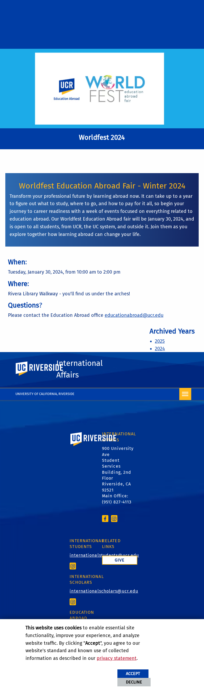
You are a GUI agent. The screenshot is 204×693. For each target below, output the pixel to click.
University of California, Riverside (44, 394)
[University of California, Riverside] (93, 446)
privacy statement (117, 658)
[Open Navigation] (185, 394)
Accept (133, 673)
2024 (160, 349)
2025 (160, 341)
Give (120, 560)
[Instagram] (114, 518)
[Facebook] (105, 518)
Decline (134, 682)
